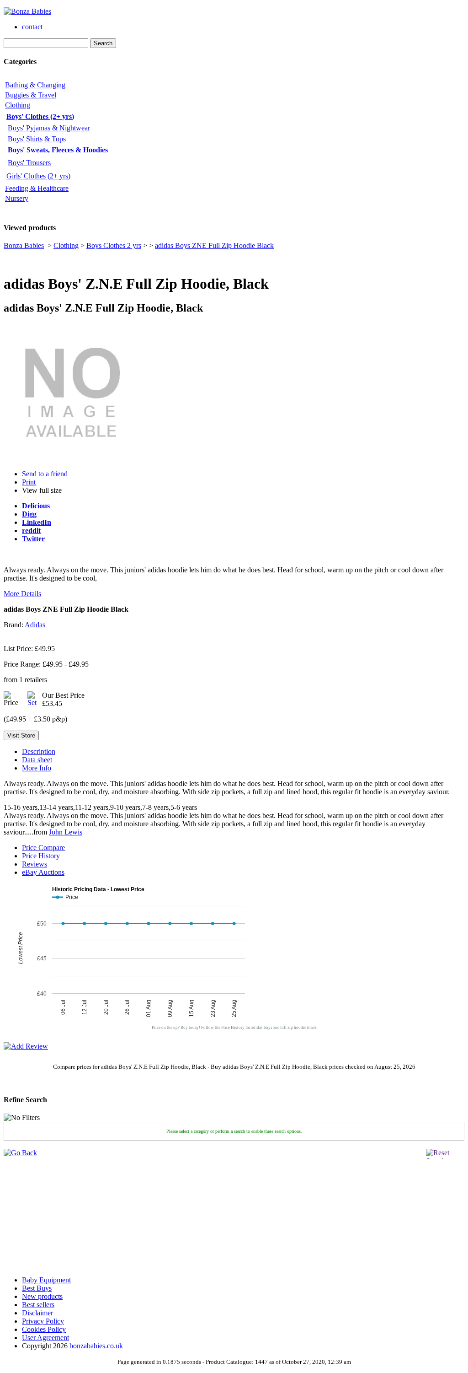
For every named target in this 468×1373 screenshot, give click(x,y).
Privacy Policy (43, 1321)
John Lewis (65, 832)
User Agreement (45, 1337)
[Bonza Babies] (27, 11)
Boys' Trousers (29, 163)
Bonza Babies (24, 245)
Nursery (16, 198)
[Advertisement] (31, 1212)
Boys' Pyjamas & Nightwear (49, 128)
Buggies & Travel (30, 95)
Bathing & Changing (35, 85)
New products (42, 1296)
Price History (41, 856)
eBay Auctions (43, 872)
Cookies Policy (44, 1329)
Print (29, 482)
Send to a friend (45, 474)
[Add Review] (26, 1046)
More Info (36, 768)
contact (32, 27)
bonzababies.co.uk (96, 1346)
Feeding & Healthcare (37, 188)
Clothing (17, 105)
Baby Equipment (46, 1280)
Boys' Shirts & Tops (37, 139)
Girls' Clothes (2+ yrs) (38, 176)
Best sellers (38, 1304)
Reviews (34, 864)
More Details (22, 594)
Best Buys (37, 1288)
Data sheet (37, 760)
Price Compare (43, 847)
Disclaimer (37, 1313)
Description (38, 751)
